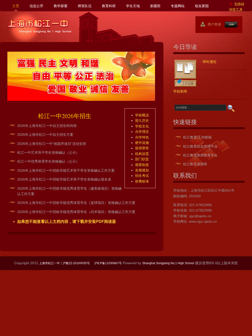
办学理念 (142, 132)
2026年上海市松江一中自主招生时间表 (47, 126)
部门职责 (142, 159)
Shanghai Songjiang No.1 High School (168, 263)
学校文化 (142, 126)
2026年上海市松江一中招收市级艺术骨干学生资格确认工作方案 (66, 170)
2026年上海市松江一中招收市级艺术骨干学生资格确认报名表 (64, 179)
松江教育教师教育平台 (200, 155)
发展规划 (142, 170)
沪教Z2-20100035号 (76, 263)
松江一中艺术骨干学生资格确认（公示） (48, 152)
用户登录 (212, 24)
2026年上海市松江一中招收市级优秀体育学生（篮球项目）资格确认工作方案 (76, 203)
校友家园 (202, 6)
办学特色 (142, 137)
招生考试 (142, 176)
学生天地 (133, 6)
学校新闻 (180, 91)
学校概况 (142, 115)
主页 (15, 6)
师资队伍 (85, 6)
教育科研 (109, 6)
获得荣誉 (142, 148)
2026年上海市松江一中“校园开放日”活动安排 (51, 144)
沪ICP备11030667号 (108, 263)
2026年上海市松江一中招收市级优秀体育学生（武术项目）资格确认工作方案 (76, 212)
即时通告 (210, 61)
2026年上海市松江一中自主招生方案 (45, 135)
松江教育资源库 (195, 164)
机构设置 (142, 154)
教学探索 (60, 6)
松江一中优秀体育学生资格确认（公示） (48, 161)
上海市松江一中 (39, 26)
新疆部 (155, 6)
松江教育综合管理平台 (200, 146)
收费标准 (142, 181)
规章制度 (142, 165)
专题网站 (178, 6)
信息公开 (36, 6)
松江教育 (190, 137)
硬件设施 (142, 143)
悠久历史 (142, 120)
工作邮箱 (205, 137)
